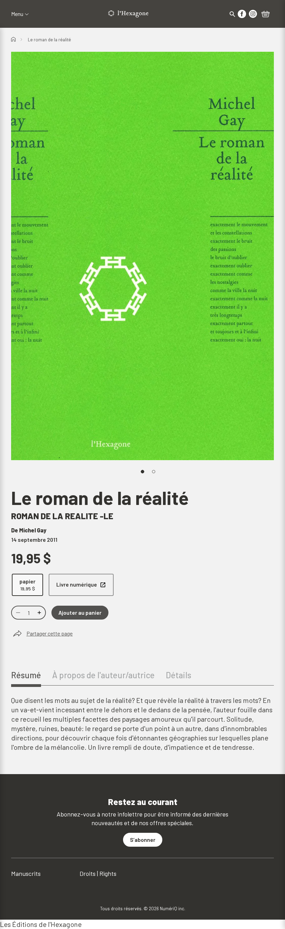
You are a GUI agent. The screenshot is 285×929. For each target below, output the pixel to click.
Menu (17, 14)
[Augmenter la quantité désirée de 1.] (40, 612)
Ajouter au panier (79, 612)
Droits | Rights (98, 873)
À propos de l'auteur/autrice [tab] (103, 675)
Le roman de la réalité (49, 39)
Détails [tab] (178, 675)
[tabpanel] (142, 724)
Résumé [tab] (26, 675)
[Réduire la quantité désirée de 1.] (17, 612)
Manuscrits (26, 873)
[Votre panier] (265, 14)
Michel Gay (32, 530)
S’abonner (142, 839)
